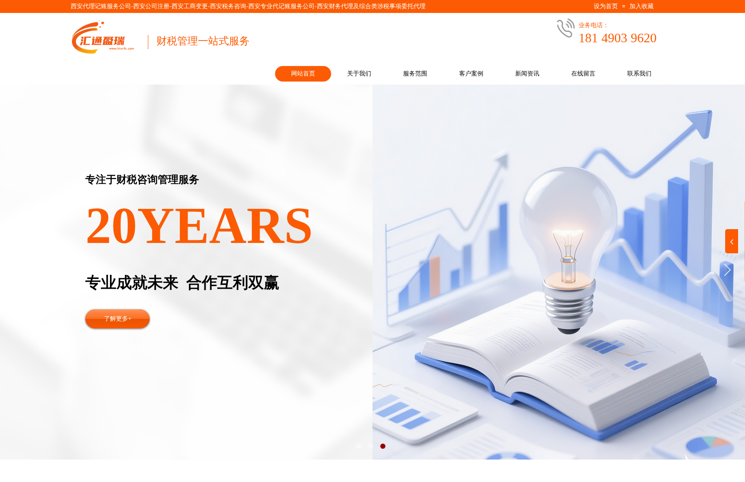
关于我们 (359, 73)
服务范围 (415, 73)
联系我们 (639, 73)
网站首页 (303, 73)
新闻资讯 (527, 73)
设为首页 (606, 6)
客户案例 (471, 73)
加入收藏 (641, 6)
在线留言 (583, 73)
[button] (358, 446)
